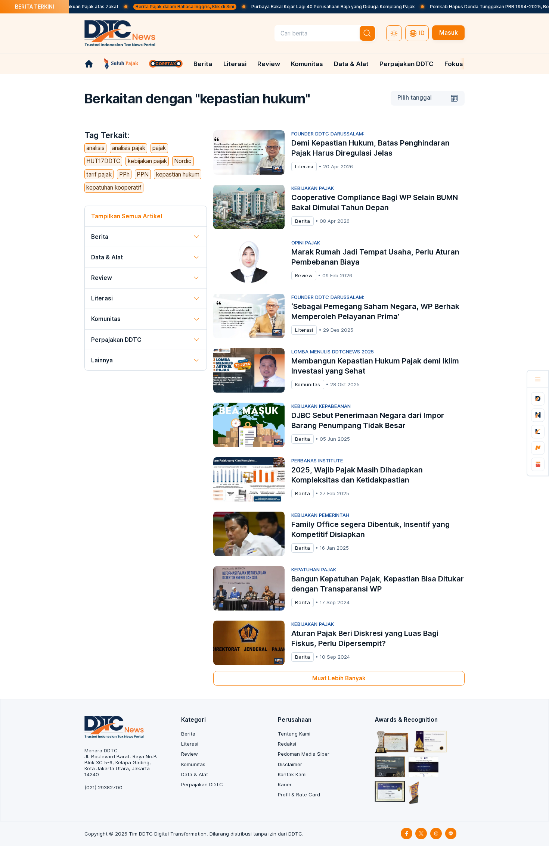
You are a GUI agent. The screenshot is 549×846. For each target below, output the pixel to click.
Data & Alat (351, 64)
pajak (159, 148)
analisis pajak (128, 148)
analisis (95, 148)
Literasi (234, 64)
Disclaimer (290, 764)
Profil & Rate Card (299, 794)
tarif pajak (99, 174)
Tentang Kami (294, 734)
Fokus (453, 64)
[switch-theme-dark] (394, 33)
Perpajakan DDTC (406, 64)
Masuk (448, 32)
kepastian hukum (177, 174)
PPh (124, 174)
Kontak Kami (292, 774)
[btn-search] (367, 33)
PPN (143, 174)
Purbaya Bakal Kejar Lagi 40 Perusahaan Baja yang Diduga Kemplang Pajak (314, 6)
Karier (285, 784)
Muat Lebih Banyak (339, 678)
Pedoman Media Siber (303, 754)
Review (268, 64)
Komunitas (307, 64)
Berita (202, 64)
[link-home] (88, 63)
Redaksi (287, 744)
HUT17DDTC (103, 161)
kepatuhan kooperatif (114, 187)
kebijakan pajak (147, 161)
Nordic (183, 161)
